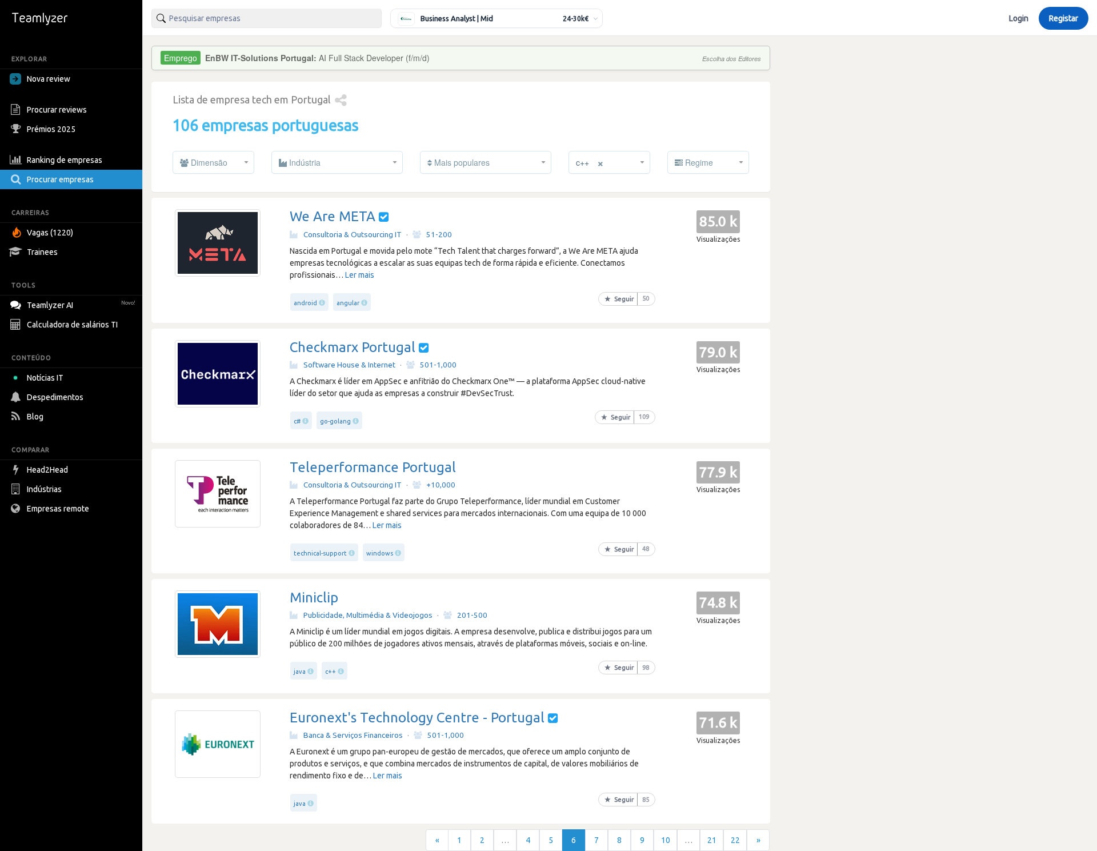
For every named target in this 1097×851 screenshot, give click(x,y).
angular (348, 302)
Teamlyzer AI (81, 305)
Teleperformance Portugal (373, 467)
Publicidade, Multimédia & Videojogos (368, 615)
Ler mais (359, 274)
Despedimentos (55, 397)
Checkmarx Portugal (352, 347)
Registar (1063, 18)
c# (297, 421)
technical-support (320, 553)
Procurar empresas (60, 179)
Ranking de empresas (64, 160)
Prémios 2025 (51, 129)
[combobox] (266, 18)
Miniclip (314, 597)
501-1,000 (438, 364)
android (305, 302)
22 (735, 840)
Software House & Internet (349, 364)
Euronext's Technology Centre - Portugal (417, 717)
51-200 (439, 234)
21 (711, 840)
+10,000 (440, 484)
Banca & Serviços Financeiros (353, 735)
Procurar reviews (57, 109)
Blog (35, 416)
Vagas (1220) (50, 232)
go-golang (335, 421)
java (300, 671)
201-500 (472, 615)
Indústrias (44, 489)
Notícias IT (45, 377)
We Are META (332, 216)
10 (665, 840)
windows (379, 553)
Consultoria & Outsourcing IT (352, 234)
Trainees (42, 252)
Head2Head (47, 469)
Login (1018, 18)
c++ (330, 671)
